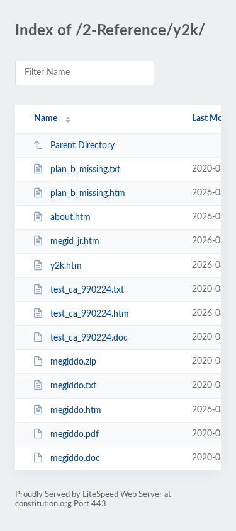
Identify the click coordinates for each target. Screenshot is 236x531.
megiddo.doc (75, 458)
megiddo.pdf (74, 434)
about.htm (70, 217)
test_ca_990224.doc (89, 338)
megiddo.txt (73, 386)
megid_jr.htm (74, 241)
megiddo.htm (75, 410)
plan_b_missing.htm (87, 193)
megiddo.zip (73, 362)
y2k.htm (66, 266)
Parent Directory (82, 145)
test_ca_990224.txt (87, 290)
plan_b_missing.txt (85, 169)
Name (45, 118)
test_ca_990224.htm (89, 314)
